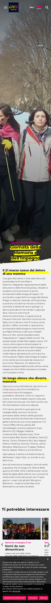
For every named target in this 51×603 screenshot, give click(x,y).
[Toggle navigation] (6, 7)
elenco (13, 389)
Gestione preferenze (14, 598)
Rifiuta (43, 598)
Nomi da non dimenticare (15, 547)
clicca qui (16, 591)
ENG (32, 7)
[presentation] (2, 544)
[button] (46, 7)
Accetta (33, 598)
